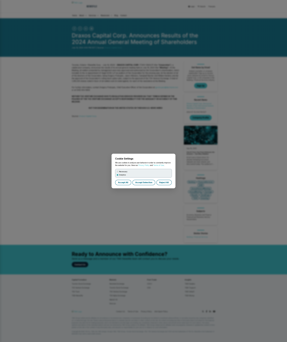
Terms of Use (158, 165)
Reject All (164, 182)
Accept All (123, 182)
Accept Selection (143, 182)
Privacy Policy (144, 165)
